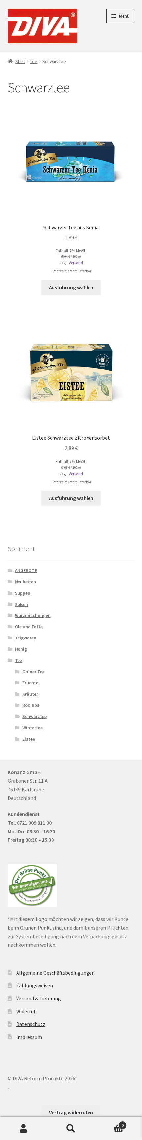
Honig (21, 649)
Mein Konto (23, 1128)
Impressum (29, 1037)
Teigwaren (25, 638)
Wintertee (32, 728)
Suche (70, 1128)
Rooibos (30, 705)
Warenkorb (109, 1123)
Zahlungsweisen (34, 985)
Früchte (30, 683)
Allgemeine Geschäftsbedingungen (55, 973)
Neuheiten (25, 582)
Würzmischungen (33, 615)
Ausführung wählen (71, 287)
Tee (33, 61)
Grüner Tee (33, 672)
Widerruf (26, 1011)
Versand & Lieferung (38, 998)
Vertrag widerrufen (71, 1112)
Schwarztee (34, 716)
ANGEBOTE (26, 570)
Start (20, 61)
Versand (76, 262)
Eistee (28, 739)
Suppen (22, 593)
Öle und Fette (29, 627)
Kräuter (30, 694)
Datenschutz (30, 1024)
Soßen (21, 604)
